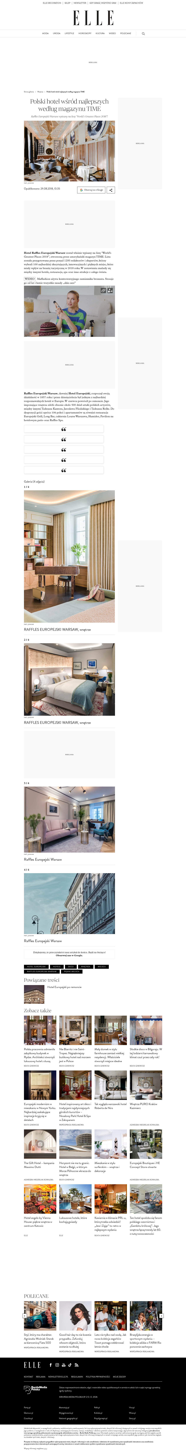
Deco (71, 967)
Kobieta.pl (98, 1413)
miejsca (102, 967)
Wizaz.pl (132, 1413)
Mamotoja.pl (64, 1407)
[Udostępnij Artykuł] (111, 190)
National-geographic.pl (68, 1418)
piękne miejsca (71, 971)
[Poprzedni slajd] (24, 1316)
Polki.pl (97, 1407)
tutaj (45, 1449)
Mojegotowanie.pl (66, 1413)
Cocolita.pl (28, 1418)
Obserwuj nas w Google (93, 189)
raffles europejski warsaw (42, 971)
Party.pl (27, 1407)
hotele (57, 967)
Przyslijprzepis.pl (100, 1418)
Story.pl (132, 1418)
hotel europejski (36, 967)
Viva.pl (132, 1407)
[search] (143, 33)
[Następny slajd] (161, 1316)
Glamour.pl (28, 1413)
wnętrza (85, 967)
